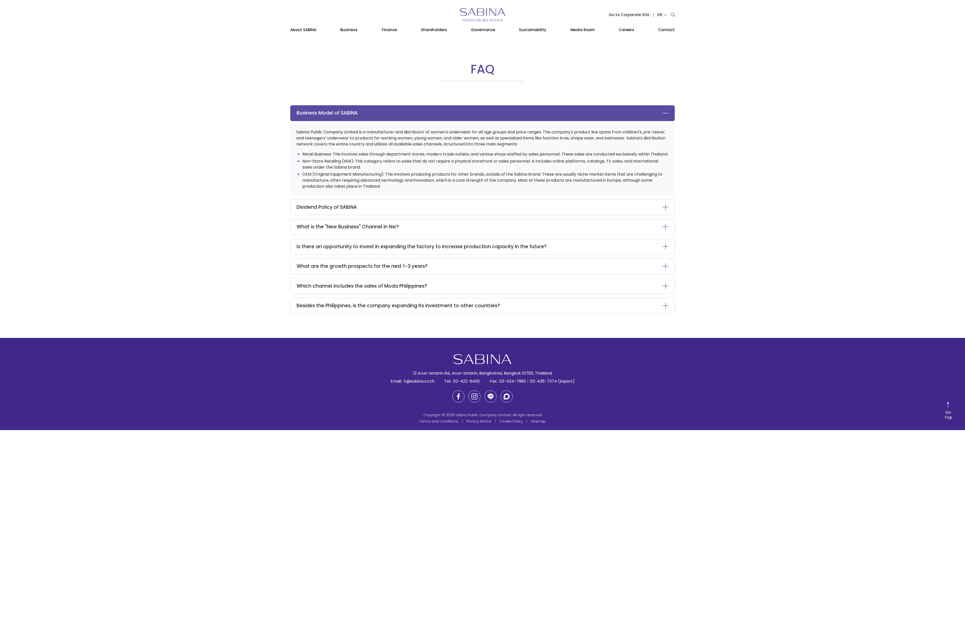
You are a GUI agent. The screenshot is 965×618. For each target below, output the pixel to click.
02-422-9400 (466, 381)
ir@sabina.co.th (419, 381)
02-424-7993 (512, 381)
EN (660, 14)
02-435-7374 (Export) (552, 381)
